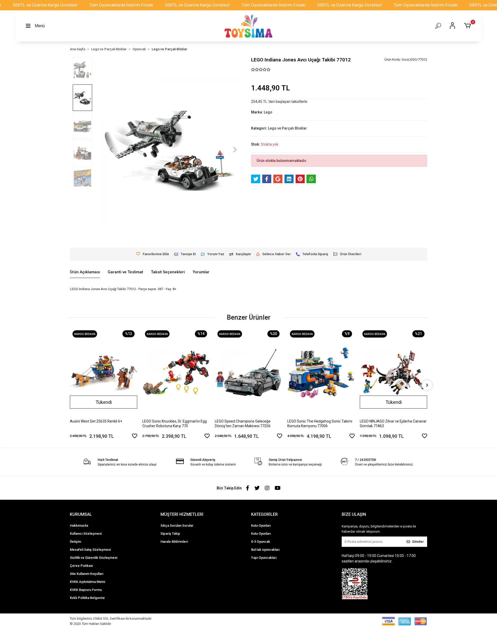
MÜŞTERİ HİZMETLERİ (181, 514)
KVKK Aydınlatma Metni (87, 582)
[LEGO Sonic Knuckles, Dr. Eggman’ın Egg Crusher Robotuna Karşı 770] (176, 373)
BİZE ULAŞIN (354, 514)
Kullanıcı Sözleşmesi (86, 533)
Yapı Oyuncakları (263, 558)
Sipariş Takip (170, 533)
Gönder (418, 542)
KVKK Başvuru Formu (86, 590)
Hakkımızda (79, 525)
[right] (427, 385)
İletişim (75, 542)
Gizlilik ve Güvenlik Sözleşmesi (93, 558)
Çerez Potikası (81, 566)
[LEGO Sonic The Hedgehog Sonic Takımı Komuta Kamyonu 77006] (321, 373)
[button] (468, 26)
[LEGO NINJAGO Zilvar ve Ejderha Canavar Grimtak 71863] (393, 373)
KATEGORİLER (264, 514)
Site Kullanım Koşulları (86, 574)
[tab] (85, 272)
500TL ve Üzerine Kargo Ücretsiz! (45, 5)
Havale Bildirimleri (174, 542)
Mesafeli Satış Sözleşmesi (90, 550)
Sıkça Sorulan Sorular (176, 525)
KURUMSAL (81, 514)
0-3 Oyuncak (260, 542)
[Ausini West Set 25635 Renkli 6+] (103, 373)
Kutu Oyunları (261, 525)
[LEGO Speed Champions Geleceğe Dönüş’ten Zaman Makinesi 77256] (248, 373)
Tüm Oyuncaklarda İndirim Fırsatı (121, 5)
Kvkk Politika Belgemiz (87, 598)
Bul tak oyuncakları (265, 550)
